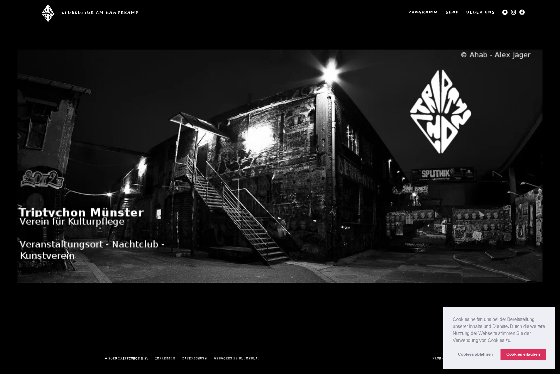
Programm (423, 12)
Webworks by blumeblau (237, 358)
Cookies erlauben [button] (523, 354)
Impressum (165, 358)
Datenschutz (194, 358)
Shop (452, 12)
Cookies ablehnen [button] (475, 354)
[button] (513, 341)
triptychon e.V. (133, 358)
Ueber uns (480, 12)
